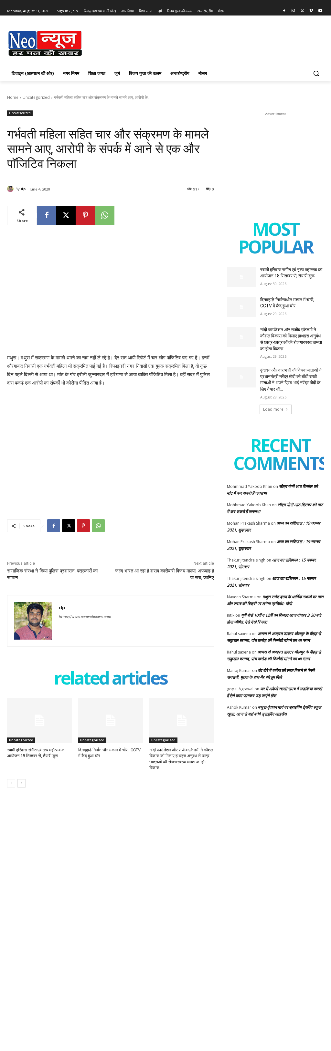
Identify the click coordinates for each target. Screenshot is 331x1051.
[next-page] (21, 783)
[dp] (11, 189)
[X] (302, 11)
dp (23, 188)
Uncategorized (36, 97)
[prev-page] (11, 783)
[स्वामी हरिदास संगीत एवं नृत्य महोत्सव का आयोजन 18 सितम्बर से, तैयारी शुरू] (39, 720)
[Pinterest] (85, 215)
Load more (273, 409)
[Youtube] (320, 11)
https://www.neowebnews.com (85, 616)
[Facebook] (284, 11)
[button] (316, 73)
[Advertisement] (158, 42)
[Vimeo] (311, 11)
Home (12, 97)
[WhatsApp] (104, 215)
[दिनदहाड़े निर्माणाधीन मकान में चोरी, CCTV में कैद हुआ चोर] (110, 720)
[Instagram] (293, 11)
